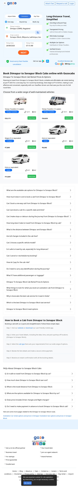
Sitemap (40, 474)
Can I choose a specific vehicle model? (21, 242)
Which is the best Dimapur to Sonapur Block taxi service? (28, 302)
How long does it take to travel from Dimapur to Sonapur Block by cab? (33, 223)
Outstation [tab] (24, 16)
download (29, 328)
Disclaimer (18, 474)
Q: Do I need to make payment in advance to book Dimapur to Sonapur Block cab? (36, 406)
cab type (22, 344)
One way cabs (50, 474)
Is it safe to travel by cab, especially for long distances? (27, 249)
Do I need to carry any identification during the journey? (28, 269)
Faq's (36, 471)
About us (29, 471)
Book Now (31, 118)
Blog (21, 471)
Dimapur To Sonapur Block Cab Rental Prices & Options (27, 282)
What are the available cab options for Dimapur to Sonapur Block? (31, 190)
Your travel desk (47, 448)
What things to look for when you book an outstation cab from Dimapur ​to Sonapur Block (35, 289)
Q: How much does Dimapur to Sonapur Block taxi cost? (26, 380)
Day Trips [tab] (36, 16)
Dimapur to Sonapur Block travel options (22, 309)
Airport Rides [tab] (12, 16)
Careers (54, 471)
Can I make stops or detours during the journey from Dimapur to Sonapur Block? (37, 216)
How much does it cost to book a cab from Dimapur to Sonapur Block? (33, 197)
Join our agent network (49, 452)
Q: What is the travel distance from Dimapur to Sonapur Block (28, 387)
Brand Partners (46, 456)
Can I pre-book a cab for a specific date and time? (25, 210)
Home (14, 471)
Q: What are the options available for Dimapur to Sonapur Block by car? (32, 393)
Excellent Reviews (64, 61)
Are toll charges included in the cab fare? (22, 236)
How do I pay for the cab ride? (18, 262)
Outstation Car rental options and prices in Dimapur (21, 416)
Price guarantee (11, 460)
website (20, 328)
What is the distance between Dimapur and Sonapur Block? (29, 229)
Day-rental (62, 474)
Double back (10, 464)
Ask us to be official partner (15, 448)
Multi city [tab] (36, 22)
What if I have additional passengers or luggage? (25, 275)
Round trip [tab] (23, 22)
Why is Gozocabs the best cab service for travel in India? (27, 296)
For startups (10, 456)
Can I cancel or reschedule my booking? (21, 256)
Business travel (11, 452)
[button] (4, 3)
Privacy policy (29, 474)
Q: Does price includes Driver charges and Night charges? (27, 400)
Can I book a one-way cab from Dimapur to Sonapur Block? (29, 203)
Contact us (44, 471)
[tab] (11, 22)
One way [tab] (11, 22)
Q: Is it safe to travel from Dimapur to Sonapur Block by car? (28, 374)
